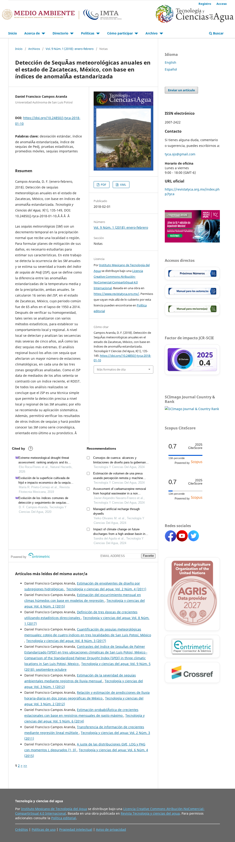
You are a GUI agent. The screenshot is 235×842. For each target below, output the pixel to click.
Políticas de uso (44, 829)
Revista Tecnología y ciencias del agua (150, 813)
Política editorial (63, 818)
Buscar (218, 33)
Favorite (148, 555)
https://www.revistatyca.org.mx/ (116, 294)
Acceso (221, 4)
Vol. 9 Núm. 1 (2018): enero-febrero (70, 49)
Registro (205, 4)
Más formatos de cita (111, 369)
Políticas (88, 33)
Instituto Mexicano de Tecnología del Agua (54, 809)
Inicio (12, 33)
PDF (103, 185)
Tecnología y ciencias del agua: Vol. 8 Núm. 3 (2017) (66, 641)
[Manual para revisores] (192, 309)
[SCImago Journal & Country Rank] (192, 409)
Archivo (152, 33)
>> (25, 765)
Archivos (34, 49)
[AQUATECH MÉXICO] (192, 241)
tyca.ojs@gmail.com (180, 154)
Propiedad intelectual (75, 829)
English (170, 62)
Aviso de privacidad (111, 829)
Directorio (61, 33)
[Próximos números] (192, 273)
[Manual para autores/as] (192, 291)
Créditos (21, 829)
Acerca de (32, 33)
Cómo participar (120, 33)
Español (171, 69)
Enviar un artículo (181, 90)
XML (122, 185)
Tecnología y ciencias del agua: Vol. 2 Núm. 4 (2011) (106, 589)
